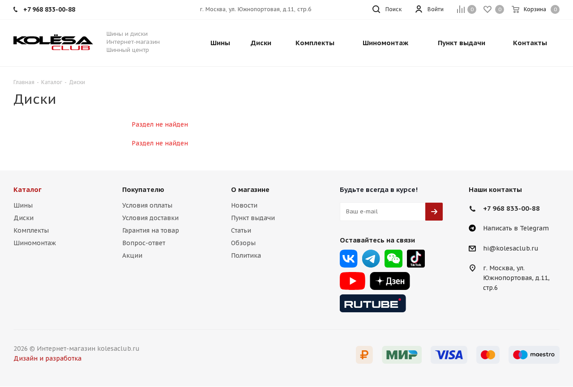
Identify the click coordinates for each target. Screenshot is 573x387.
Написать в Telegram (516, 228)
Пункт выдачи (253, 218)
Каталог (27, 189)
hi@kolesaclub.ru (511, 248)
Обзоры (243, 243)
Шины (23, 205)
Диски (23, 218)
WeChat (393, 259)
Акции (132, 255)
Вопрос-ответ (143, 243)
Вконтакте (349, 259)
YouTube (352, 281)
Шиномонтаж (34, 243)
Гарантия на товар (150, 230)
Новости (244, 205)
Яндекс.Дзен (390, 281)
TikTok (416, 259)
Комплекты (31, 230)
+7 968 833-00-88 (511, 208)
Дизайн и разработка (47, 358)
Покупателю (143, 189)
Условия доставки (150, 218)
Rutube (373, 303)
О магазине (250, 189)
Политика (246, 255)
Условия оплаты (147, 205)
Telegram (371, 259)
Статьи (241, 230)
